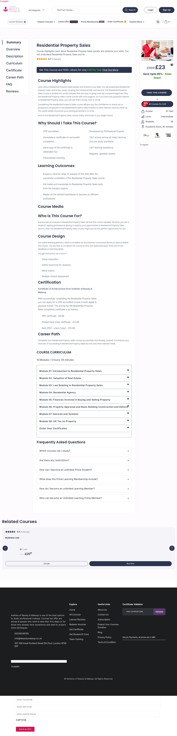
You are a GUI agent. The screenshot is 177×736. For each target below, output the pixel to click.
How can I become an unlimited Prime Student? (65, 469)
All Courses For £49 (157, 104)
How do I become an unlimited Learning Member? (67, 488)
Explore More (136, 22)
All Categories (34, 10)
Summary (13, 42)
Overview (13, 49)
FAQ (9, 84)
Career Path (15, 77)
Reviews (12, 91)
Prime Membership (92, 22)
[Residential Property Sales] (157, 50)
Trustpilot (4, 1)
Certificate (14, 70)
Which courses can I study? (54, 450)
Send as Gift (25, 729)
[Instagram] (32, 653)
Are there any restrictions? (54, 460)
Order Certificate (115, 21)
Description (14, 56)
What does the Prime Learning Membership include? (68, 479)
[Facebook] (14, 653)
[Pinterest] (42, 653)
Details (47, 563)
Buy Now (130, 563)
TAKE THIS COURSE (157, 92)
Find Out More (110, 70)
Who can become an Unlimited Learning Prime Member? (70, 498)
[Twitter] (23, 653)
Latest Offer (64, 21)
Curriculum (14, 63)
